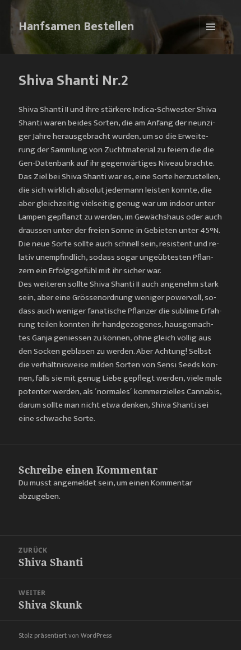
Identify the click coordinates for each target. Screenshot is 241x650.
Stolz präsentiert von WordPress (65, 635)
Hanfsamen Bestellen (76, 26)
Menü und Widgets (211, 38)
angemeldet (74, 483)
